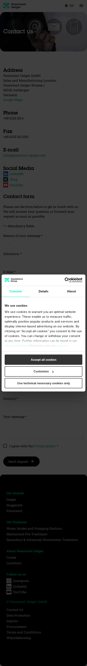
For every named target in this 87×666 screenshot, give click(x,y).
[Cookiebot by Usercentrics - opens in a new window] (64, 280)
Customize (41, 371)
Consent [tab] (16, 291)
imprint (62, 345)
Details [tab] (44, 291)
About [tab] (71, 291)
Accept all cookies (43, 359)
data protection (16, 345)
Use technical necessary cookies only (43, 383)
